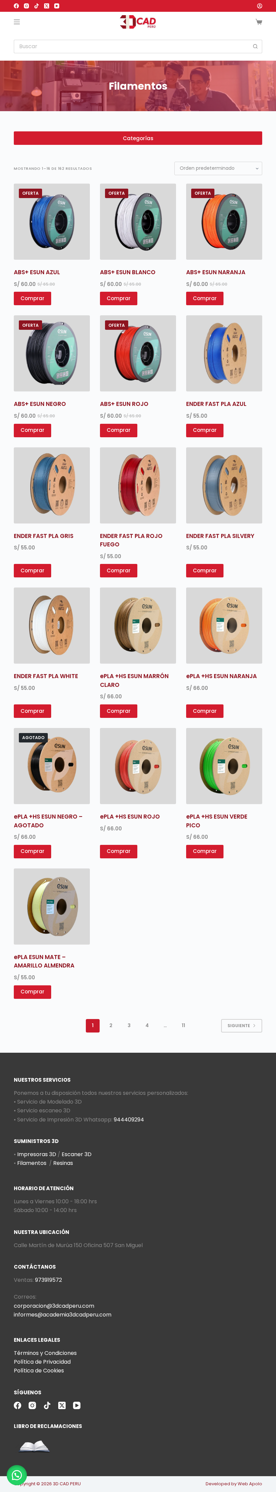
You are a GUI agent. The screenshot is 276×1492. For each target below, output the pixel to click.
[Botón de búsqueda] (255, 46)
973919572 (48, 1280)
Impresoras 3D (36, 1154)
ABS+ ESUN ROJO (124, 404)
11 (183, 1025)
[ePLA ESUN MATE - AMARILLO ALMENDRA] (52, 906)
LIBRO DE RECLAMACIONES (48, 1426)
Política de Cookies (39, 1370)
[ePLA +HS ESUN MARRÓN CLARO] (138, 626)
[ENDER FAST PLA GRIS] (52, 485)
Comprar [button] (32, 298)
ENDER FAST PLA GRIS (43, 536)
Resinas (63, 1163)
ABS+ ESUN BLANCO (128, 272)
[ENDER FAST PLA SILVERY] (224, 485)
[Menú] (17, 22)
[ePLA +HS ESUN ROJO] (138, 766)
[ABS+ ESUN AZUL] (52, 222)
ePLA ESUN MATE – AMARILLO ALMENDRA (44, 961)
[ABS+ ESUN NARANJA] (224, 222)
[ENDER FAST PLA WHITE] (52, 626)
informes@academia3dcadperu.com (62, 1315)
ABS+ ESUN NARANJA (215, 272)
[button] (17, 1475)
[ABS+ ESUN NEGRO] (52, 353)
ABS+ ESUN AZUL (37, 272)
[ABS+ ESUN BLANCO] (138, 222)
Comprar (32, 851)
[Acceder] (259, 5)
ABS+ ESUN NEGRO (40, 404)
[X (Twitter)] (46, 5)
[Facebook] (16, 5)
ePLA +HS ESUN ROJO (130, 817)
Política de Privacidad (42, 1362)
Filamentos (31, 1163)
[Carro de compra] (258, 22)
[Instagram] (26, 5)
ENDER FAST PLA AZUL (216, 404)
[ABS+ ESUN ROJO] (138, 353)
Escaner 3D (77, 1154)
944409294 (129, 1119)
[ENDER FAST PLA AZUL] (224, 353)
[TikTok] (36, 5)
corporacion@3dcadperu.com (54, 1306)
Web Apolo (250, 1484)
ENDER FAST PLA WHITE (46, 676)
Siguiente (239, 1025)
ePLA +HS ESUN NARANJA (221, 676)
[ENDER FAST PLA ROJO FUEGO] (138, 485)
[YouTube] (56, 5)
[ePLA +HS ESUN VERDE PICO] (224, 766)
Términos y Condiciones (45, 1353)
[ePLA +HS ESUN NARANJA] (224, 626)
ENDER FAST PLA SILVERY (220, 536)
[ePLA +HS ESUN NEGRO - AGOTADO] (52, 766)
